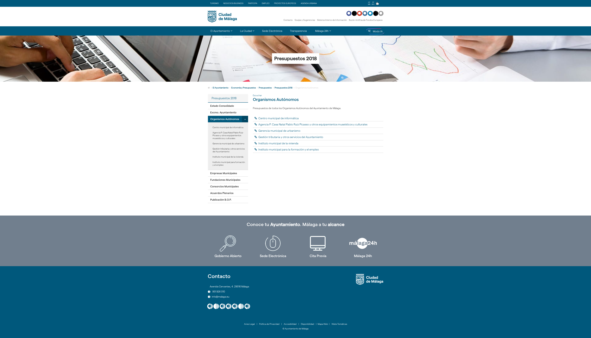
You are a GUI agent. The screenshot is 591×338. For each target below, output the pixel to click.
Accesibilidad (290, 324)
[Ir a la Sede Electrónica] (273, 243)
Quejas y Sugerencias (305, 20)
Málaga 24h (363, 256)
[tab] (228, 106)
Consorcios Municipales (224, 186)
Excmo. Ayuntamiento (223, 112)
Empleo (265, 3)
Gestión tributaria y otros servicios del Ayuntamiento (229, 150)
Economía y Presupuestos (243, 87)
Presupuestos (265, 87)
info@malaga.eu (220, 296)
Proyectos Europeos (285, 3)
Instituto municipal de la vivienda (228, 157)
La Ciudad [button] (249, 32)
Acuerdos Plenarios (221, 193)
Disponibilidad (307, 324)
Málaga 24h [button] (325, 32)
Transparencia (298, 31)
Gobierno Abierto (228, 256)
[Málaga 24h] (363, 243)
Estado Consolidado (222, 105)
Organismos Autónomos (224, 119)
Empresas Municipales (223, 173)
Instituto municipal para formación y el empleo (229, 163)
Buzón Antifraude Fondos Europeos (365, 20)
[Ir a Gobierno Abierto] (228, 243)
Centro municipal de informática (228, 127)
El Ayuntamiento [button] (223, 32)
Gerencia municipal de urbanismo (228, 143)
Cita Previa (318, 256)
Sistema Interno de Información (332, 20)
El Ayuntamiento (220, 87)
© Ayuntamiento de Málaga (295, 328)
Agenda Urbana (309, 3)
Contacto (288, 20)
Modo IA (377, 32)
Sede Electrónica (272, 31)
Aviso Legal (249, 324)
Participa (252, 3)
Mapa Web (323, 324)
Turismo (214, 3)
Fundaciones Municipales (225, 179)
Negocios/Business (233, 3)
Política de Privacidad (269, 324)
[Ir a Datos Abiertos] (318, 243)
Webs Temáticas (339, 324)
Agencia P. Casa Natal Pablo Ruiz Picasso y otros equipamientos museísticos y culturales (228, 135)
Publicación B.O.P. (221, 199)
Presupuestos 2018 (283, 87)
